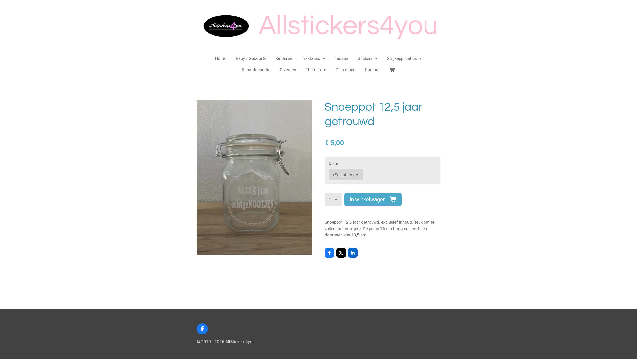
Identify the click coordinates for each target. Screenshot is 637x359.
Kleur (333, 163)
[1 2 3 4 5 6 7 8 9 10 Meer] (333, 199)
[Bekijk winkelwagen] (392, 69)
